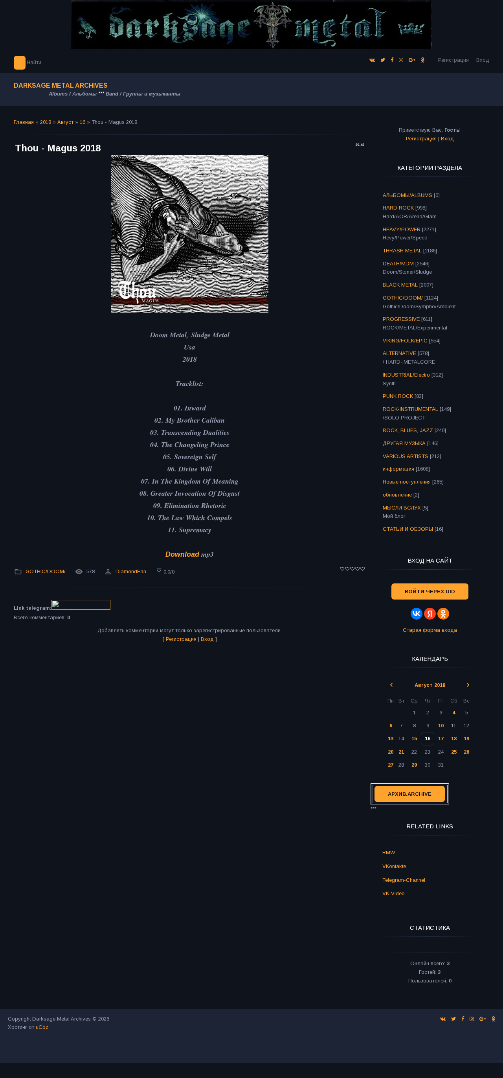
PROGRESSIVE (401, 319)
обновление (397, 495)
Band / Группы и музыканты (143, 94)
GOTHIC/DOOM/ (46, 572)
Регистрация (453, 60)
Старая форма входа (430, 630)
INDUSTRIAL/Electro (406, 375)
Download (182, 554)
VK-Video (393, 893)
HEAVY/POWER (401, 229)
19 (466, 738)
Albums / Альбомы (73, 94)
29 (414, 765)
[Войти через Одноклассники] (443, 614)
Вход (482, 60)
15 (414, 738)
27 (390, 765)
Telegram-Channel (403, 880)
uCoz (42, 1027)
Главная (24, 122)
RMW (388, 852)
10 (441, 725)
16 (82, 122)
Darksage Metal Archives (61, 85)
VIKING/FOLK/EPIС (405, 341)
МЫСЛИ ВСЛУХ (402, 508)
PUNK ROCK (398, 396)
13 (390, 738)
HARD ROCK (398, 208)
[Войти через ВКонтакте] (416, 614)
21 (401, 752)
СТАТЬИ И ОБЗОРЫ (408, 529)
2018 (45, 122)
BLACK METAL (400, 285)
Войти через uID (430, 591)
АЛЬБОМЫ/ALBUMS (407, 195)
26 (466, 752)
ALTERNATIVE (399, 353)
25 (454, 752)
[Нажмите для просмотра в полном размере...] (189, 310)
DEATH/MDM (398, 264)
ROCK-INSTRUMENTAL (410, 409)
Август (65, 122)
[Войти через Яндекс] (430, 614)
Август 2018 (430, 685)
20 (390, 752)
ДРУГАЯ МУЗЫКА (404, 443)
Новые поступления (407, 482)
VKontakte (394, 866)
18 (454, 738)
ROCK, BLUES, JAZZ (408, 430)
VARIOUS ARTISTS (405, 456)
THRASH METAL (402, 251)
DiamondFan (131, 572)
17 (441, 738)
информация (398, 469)
